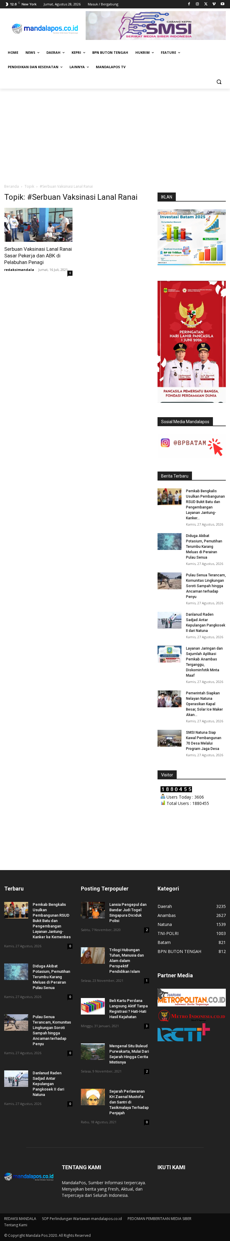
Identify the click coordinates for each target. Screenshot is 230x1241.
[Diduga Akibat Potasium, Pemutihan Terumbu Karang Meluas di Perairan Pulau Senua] (169, 541)
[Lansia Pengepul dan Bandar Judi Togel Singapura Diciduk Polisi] (93, 910)
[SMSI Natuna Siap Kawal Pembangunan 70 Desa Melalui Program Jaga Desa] (169, 738)
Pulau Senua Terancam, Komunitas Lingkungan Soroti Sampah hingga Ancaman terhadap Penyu (206, 586)
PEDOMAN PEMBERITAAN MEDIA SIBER (159, 1218)
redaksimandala (19, 269)
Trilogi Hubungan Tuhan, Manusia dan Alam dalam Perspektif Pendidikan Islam (126, 961)
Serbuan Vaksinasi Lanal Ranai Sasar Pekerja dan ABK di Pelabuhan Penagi (38, 255)
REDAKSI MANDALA (20, 1218)
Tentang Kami (15, 1224)
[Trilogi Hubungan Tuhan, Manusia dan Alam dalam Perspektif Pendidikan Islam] (93, 955)
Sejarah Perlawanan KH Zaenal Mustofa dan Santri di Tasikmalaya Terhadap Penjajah (129, 1102)
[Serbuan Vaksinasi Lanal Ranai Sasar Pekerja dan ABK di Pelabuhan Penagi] (38, 225)
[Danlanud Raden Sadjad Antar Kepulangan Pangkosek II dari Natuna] (169, 620)
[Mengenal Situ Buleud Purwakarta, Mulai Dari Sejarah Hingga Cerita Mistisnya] (93, 1051)
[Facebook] (189, 4)
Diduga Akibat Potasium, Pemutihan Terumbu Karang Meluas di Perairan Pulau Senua (204, 547)
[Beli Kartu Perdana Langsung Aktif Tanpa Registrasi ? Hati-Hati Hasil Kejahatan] (93, 1006)
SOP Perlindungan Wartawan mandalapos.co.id (82, 1218)
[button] (219, 81)
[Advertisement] (115, 134)
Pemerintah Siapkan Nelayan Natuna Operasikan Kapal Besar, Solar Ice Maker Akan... (204, 704)
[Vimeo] (214, 4)
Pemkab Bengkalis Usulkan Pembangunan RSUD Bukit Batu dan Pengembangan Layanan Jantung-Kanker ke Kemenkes (52, 920)
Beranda (11, 186)
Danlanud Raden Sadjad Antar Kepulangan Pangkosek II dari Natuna (48, 1084)
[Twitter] (205, 4)
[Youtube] (222, 4)
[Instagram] (197, 4)
